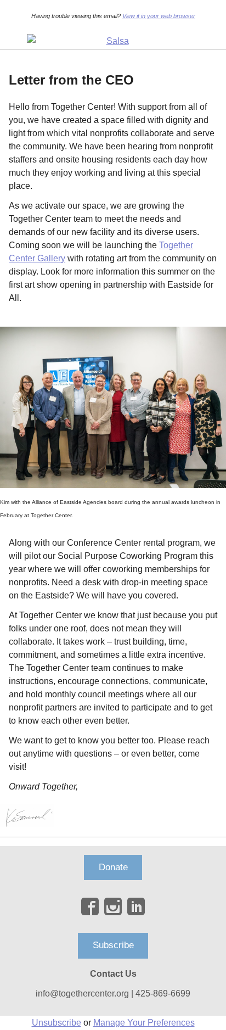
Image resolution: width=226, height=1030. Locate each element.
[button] (113, 868)
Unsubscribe (56, 1022)
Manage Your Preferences (144, 1022)
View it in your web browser (158, 16)
